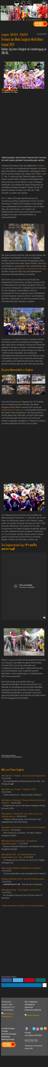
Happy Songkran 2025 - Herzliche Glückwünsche (23, 879)
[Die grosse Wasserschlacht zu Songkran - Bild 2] (23, 383)
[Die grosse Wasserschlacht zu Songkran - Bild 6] (38, 394)
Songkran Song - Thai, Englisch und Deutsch (21, 890)
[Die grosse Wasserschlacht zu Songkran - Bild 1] (8, 383)
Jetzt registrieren (34, 20)
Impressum (29, 1007)
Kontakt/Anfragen (8, 1029)
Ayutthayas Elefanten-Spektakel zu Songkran (22, 868)
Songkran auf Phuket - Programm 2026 (19, 789)
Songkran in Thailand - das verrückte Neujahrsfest (24, 776)
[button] (6, 980)
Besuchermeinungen (8, 1034)
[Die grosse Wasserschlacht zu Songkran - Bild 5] (23, 394)
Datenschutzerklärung (33, 1010)
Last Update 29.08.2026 (33, 1035)
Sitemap (28, 1033)
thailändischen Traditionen (12, 410)
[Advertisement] (24, 124)
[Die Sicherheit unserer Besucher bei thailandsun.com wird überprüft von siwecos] (32, 1015)
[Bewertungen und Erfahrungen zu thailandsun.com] (12, 1016)
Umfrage (4, 1031)
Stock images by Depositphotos (11, 757)
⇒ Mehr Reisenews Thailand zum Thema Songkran (22, 906)
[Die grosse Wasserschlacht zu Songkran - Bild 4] (8, 394)
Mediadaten (5, 1037)
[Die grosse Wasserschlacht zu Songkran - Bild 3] (38, 383)
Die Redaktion (30, 1004)
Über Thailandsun (31, 1002)
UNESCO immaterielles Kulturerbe (31, 269)
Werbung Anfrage (7, 1039)
